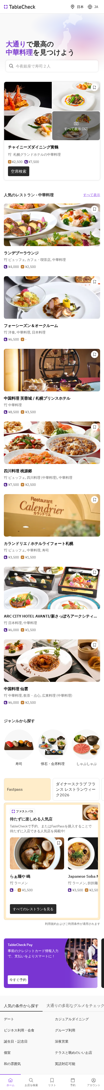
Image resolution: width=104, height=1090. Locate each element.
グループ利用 (65, 1030)
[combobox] (52, 66)
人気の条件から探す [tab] (21, 1005)
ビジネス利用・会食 (19, 1030)
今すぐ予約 (17, 980)
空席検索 (18, 171)
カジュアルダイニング (72, 1019)
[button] (37, 259)
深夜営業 (61, 1041)
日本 (80, 7)
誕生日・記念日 (16, 1041)
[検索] (11, 66)
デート (9, 1019)
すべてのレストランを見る (33, 909)
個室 (7, 1052)
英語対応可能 (65, 1064)
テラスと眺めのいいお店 (73, 1052)
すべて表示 (91, 195)
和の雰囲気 (12, 1064)
